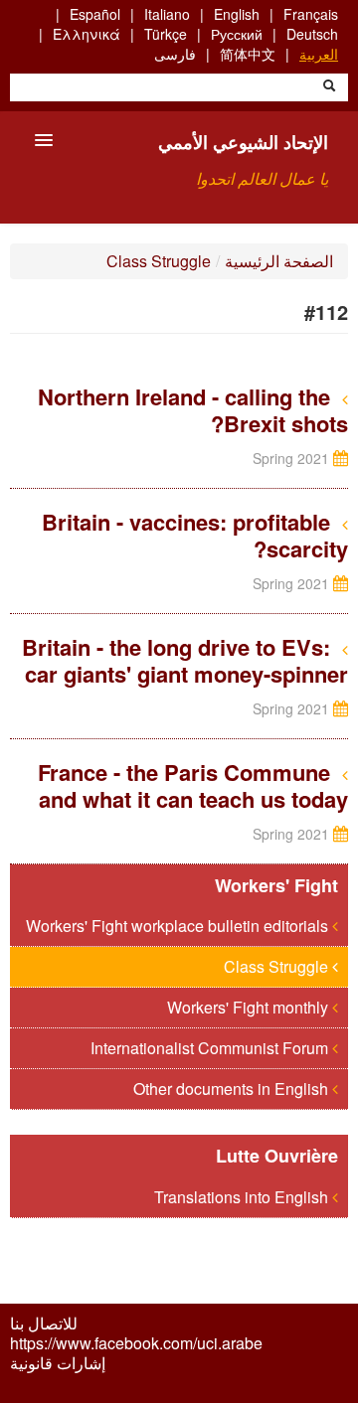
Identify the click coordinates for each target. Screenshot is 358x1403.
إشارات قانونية (57, 1363)
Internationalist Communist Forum (211, 1047)
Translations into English (243, 1196)
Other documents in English (232, 1088)
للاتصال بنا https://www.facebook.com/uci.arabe (136, 1333)
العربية (318, 54)
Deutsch (312, 34)
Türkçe (165, 34)
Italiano (167, 14)
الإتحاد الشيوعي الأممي (243, 142)
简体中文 (247, 54)
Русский (237, 34)
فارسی (175, 54)
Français (310, 14)
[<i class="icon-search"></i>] (329, 87)
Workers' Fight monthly (249, 1007)
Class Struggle (158, 260)
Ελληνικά (86, 34)
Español (95, 14)
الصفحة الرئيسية (279, 260)
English (237, 14)
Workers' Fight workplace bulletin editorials (179, 925)
